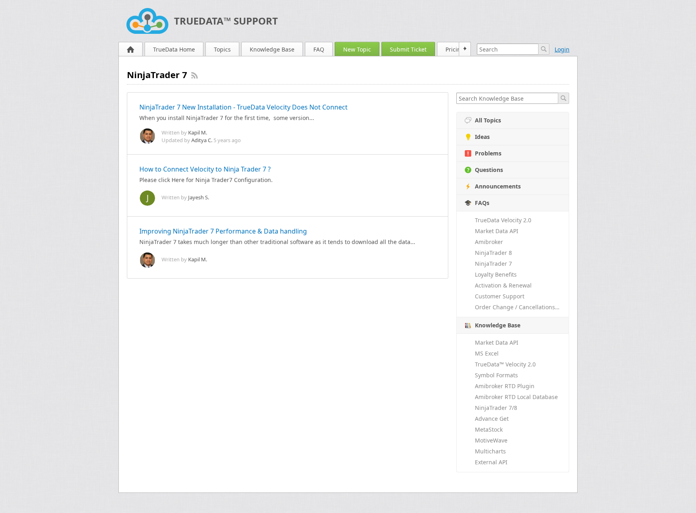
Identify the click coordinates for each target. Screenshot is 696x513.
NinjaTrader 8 (493, 252)
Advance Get (492, 418)
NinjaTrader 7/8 (496, 408)
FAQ (318, 49)
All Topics (488, 120)
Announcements (498, 186)
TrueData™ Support (226, 20)
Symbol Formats (496, 375)
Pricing (454, 49)
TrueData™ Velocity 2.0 (505, 364)
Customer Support (499, 296)
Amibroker (489, 242)
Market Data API (496, 231)
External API (491, 462)
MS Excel (487, 353)
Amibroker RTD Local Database (516, 397)
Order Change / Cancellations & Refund (522, 307)
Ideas (482, 137)
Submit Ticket (408, 49)
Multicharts (490, 451)
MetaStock (489, 429)
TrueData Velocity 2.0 (503, 220)
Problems (488, 153)
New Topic (357, 49)
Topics (222, 49)
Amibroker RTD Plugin (504, 386)
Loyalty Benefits (496, 274)
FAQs (482, 203)
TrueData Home (174, 49)
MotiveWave (491, 440)
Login (562, 49)
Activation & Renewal (503, 285)
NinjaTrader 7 (493, 263)
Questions (489, 170)
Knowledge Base (272, 49)
